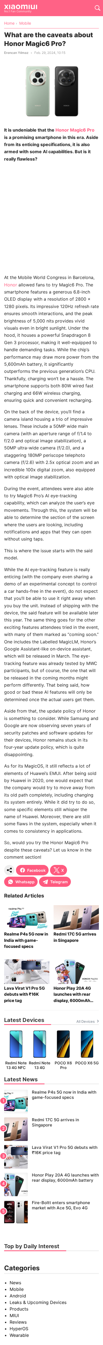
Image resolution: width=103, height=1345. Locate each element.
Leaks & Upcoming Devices (38, 1302)
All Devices (85, 1021)
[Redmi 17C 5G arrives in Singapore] (51, 1129)
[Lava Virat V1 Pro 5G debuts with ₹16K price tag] (51, 1157)
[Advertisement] (51, 218)
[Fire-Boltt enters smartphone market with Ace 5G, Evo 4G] (51, 1212)
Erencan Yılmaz (16, 53)
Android (18, 1295)
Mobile (17, 1289)
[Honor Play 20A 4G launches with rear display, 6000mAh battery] (51, 1184)
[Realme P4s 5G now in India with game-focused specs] (51, 1101)
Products (19, 1309)
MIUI (14, 1315)
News (15, 1282)
